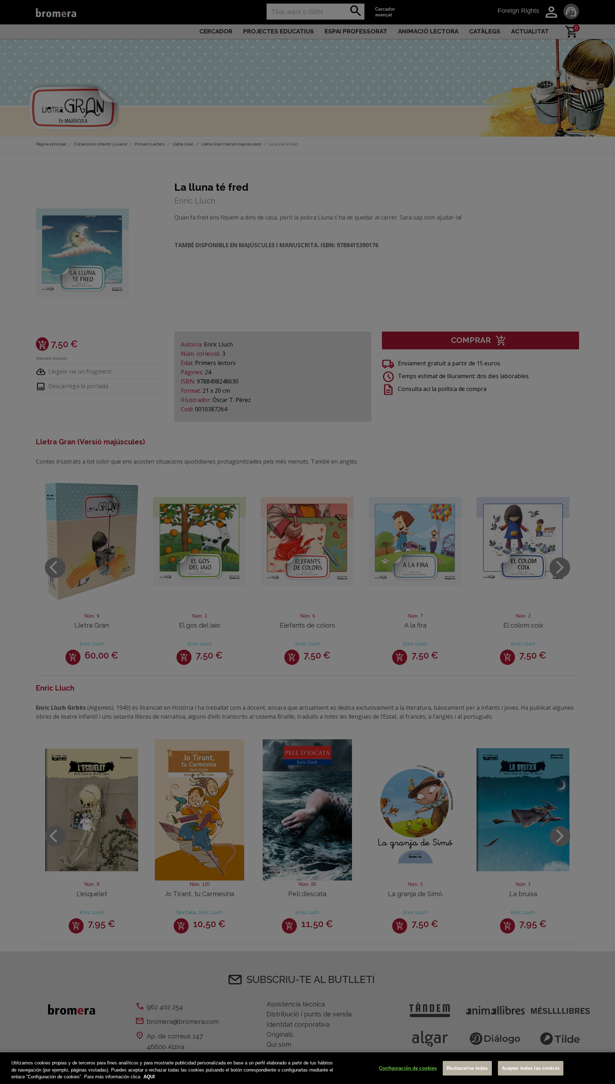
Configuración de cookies (408, 1068)
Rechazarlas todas (467, 1068)
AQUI (149, 1076)
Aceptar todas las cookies (530, 1068)
